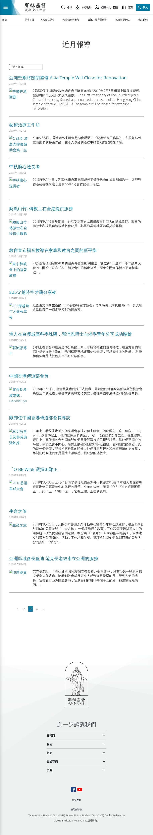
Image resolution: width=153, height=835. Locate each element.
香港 (4, 20)
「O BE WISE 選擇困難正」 (35, 469)
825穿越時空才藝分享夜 (32, 292)
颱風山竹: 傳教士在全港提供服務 (41, 208)
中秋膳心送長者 (24, 166)
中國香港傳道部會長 (29, 376)
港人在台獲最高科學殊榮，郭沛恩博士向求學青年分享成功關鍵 (70, 334)
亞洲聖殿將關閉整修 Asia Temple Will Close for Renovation (68, 78)
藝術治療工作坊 (24, 125)
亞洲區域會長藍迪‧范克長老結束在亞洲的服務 (53, 558)
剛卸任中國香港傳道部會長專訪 (40, 417)
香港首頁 (29, 19)
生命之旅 (18, 511)
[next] (49, 609)
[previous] (11, 609)
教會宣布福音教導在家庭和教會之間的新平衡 (53, 250)
